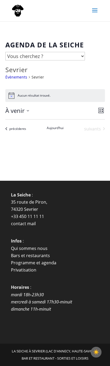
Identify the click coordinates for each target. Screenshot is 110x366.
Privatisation (23, 270)
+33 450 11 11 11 (27, 216)
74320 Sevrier (24, 209)
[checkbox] (96, 352)
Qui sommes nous (29, 248)
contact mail (23, 224)
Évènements (16, 77)
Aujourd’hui (55, 128)
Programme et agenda (33, 263)
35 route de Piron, (29, 202)
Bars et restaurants (30, 255)
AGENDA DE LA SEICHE (44, 44)
